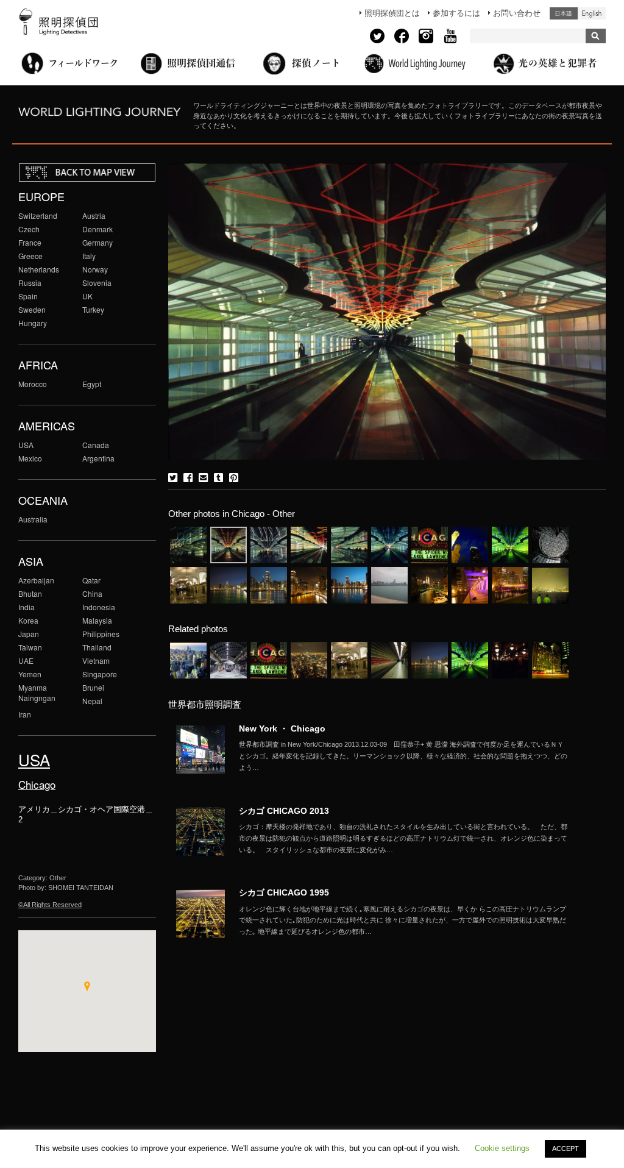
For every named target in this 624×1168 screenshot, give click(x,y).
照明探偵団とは (392, 13)
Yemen (29, 674)
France (29, 242)
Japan (28, 634)
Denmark (97, 229)
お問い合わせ (517, 13)
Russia (29, 282)
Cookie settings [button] (502, 1148)
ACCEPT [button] (565, 1148)
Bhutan (30, 593)
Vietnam (96, 660)
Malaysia (97, 620)
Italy (89, 256)
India (26, 607)
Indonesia (98, 607)
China (92, 593)
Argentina (98, 458)
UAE (26, 660)
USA (26, 445)
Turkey (93, 309)
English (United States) (592, 13)
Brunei (93, 687)
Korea (28, 620)
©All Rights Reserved (50, 904)
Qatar (91, 580)
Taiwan (30, 647)
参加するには (456, 13)
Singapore (99, 674)
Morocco (32, 384)
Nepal (92, 701)
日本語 (564, 13)
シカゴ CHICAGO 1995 (284, 892)
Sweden (32, 309)
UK (87, 296)
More (403, 756)
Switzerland (37, 215)
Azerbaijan (36, 580)
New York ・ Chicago (282, 728)
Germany (97, 242)
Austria (93, 215)
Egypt (91, 384)
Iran (24, 714)
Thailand (97, 647)
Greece (30, 256)
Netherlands (38, 269)
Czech (29, 229)
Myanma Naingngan (36, 692)
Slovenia (97, 282)
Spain (28, 296)
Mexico (30, 458)
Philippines (100, 634)
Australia (33, 519)
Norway (95, 269)
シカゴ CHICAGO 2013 (284, 811)
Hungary (32, 323)
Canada (95, 445)
